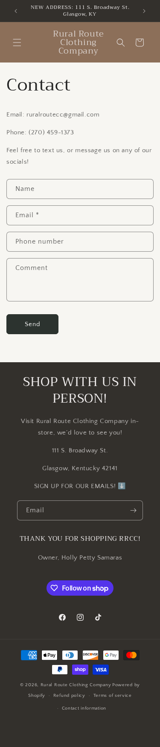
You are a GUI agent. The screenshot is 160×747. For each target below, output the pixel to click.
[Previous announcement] (15, 11)
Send (33, 324)
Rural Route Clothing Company (76, 684)
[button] (17, 42)
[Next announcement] (144, 11)
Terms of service (112, 695)
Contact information (84, 708)
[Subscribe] (133, 510)
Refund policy (69, 695)
